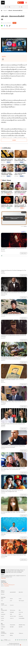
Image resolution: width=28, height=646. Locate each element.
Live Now (21, 2)
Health (20, 598)
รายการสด (2, 592)
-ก (5, 7)
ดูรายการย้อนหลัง (13, 592)
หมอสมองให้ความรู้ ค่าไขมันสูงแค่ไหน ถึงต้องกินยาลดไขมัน (20, 192)
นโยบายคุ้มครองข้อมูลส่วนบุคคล (14, 643)
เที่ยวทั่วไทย (12, 633)
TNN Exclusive (12, 610)
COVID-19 (11, 618)
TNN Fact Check (13, 616)
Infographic (21, 616)
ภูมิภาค (20, 614)
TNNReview (21, 633)
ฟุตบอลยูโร (12, 626)
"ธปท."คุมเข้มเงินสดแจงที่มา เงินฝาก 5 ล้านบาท (20, 173)
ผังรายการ (2, 594)
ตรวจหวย (2, 635)
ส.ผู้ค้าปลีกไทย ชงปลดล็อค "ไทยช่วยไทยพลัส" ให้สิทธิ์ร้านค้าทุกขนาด (7, 173)
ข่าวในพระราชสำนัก (4, 610)
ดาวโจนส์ (2, 618)
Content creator (4, 605)
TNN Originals (21, 600)
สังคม (20, 610)
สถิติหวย (11, 635)
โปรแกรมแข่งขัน (12, 624)
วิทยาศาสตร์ (12, 612)
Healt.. (22, 194)
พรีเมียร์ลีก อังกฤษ (22, 624)
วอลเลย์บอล (3, 626)
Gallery (2, 620)
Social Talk (21, 612)
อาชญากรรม (3, 614)
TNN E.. (9, 194)
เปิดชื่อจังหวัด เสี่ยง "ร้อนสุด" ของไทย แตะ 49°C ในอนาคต (7, 205)
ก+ (9, 7)
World (2, 598)
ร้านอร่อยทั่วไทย (3, 633)
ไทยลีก (2, 628)
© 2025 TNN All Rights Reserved (13, 644)
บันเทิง (11, 614)
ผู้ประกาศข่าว (21, 592)
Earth (8, 208)
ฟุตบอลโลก (20, 626)
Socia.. (22, 208)
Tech (2, 600)
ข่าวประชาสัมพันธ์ (21, 618)
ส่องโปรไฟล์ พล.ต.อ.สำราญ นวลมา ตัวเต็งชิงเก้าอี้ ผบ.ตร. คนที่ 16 (7, 192)
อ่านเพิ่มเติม (14, 140)
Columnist (12, 605)
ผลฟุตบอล (2, 624)
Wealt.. (8, 162)
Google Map (3, 578)
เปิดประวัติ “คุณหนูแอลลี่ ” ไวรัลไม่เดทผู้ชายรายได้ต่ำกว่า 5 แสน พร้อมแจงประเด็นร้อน (20, 205)
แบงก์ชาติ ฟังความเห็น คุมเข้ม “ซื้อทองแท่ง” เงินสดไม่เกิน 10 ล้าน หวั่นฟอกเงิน (7, 159)
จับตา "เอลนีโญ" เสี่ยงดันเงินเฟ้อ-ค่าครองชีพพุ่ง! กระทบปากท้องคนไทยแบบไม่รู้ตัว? (21, 159)
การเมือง (2, 612)
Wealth (5, 10)
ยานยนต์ (2, 616)
